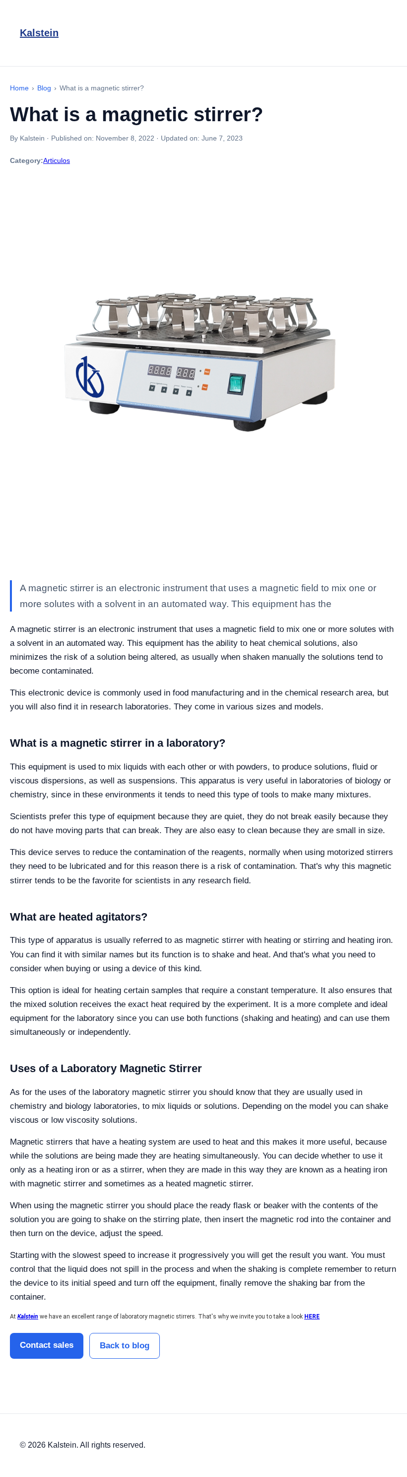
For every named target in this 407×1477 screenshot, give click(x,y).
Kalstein (39, 32)
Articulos (56, 160)
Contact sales (46, 1345)
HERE (312, 1316)
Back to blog (124, 1345)
